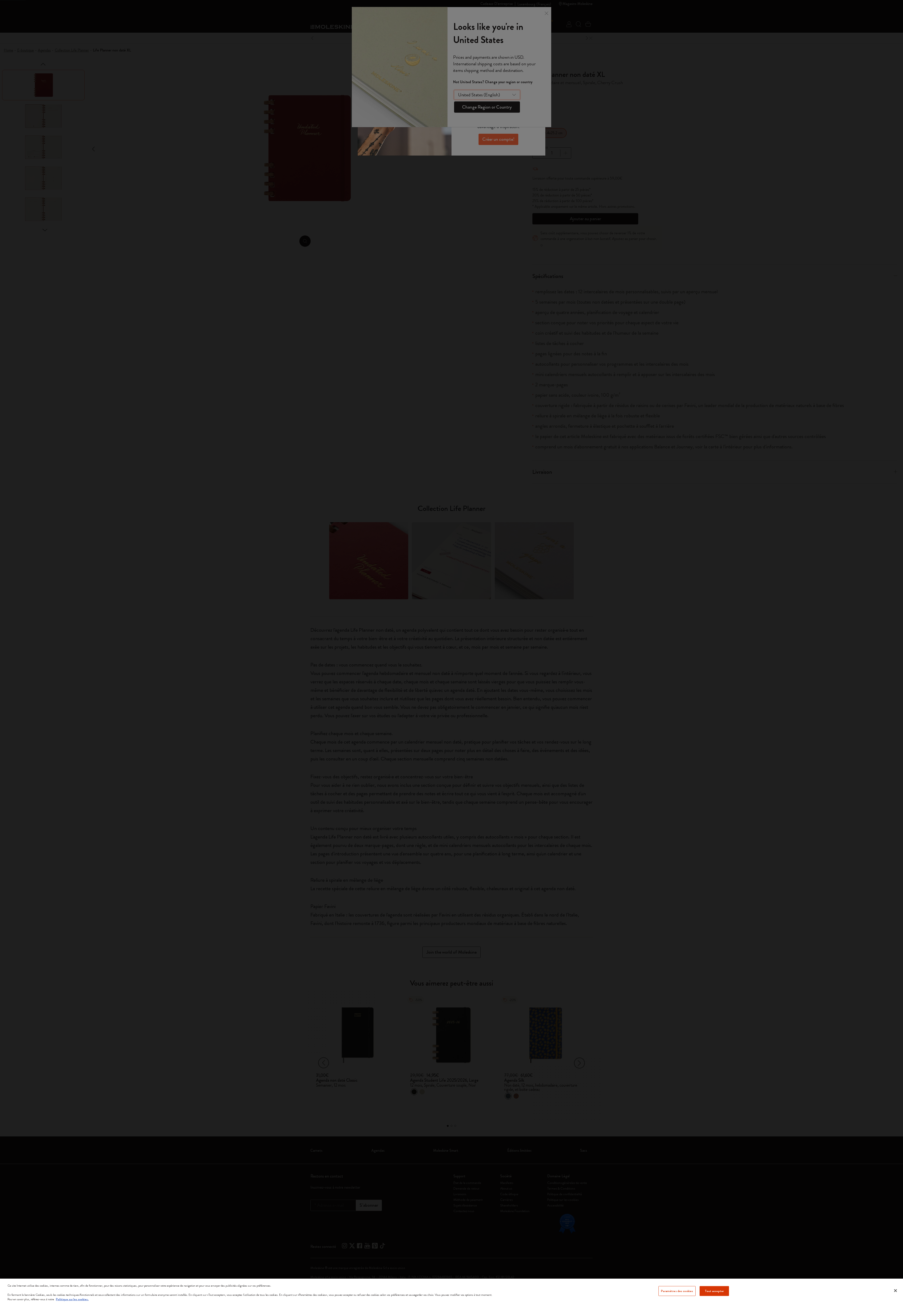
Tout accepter (714, 1291)
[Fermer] (895, 1290)
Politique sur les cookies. (72, 1299)
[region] (451, 1291)
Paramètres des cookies (677, 1291)
